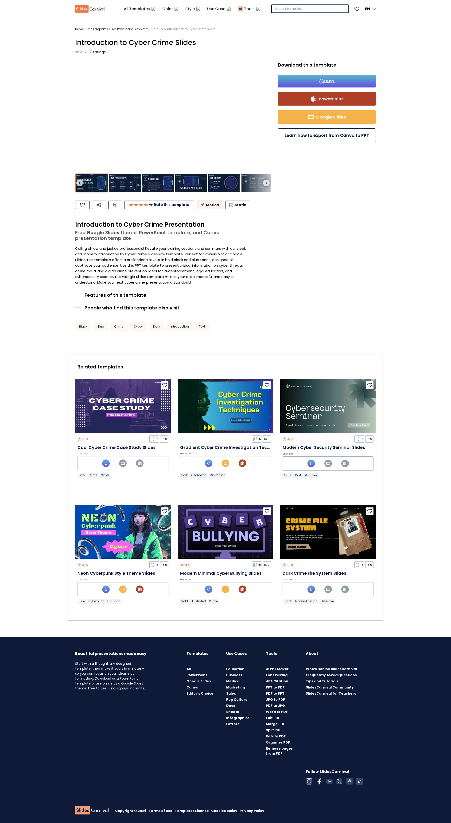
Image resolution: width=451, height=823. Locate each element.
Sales (231, 693)
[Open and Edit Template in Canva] (327, 81)
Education (235, 669)
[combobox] (310, 8)
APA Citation (277, 681)
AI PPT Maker (277, 669)
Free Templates (97, 29)
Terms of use (161, 810)
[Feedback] (115, 205)
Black (83, 326)
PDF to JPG (275, 705)
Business (234, 675)
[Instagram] (309, 781)
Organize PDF (278, 742)
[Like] (82, 205)
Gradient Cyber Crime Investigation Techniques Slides (239, 447)
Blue (100, 326)
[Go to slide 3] (158, 183)
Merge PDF (275, 724)
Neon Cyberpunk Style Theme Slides (116, 573)
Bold (184, 601)
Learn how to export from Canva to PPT (327, 135)
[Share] (99, 205)
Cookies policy (224, 810)
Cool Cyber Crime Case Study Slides (117, 447)
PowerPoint (197, 675)
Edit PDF (273, 718)
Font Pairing (277, 675)
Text (202, 326)
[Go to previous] (79, 183)
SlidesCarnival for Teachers (331, 693)
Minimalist (217, 475)
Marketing (235, 687)
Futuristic (113, 601)
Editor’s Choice (200, 693)
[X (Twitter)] (339, 781)
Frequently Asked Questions (331, 675)
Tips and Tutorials (322, 681)
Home (79, 29)
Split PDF (273, 730)
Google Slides (199, 681)
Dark (156, 326)
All (189, 669)
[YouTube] (329, 781)
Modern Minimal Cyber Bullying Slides (220, 573)
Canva (192, 687)
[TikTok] (359, 781)
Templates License (192, 810)
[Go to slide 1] (91, 183)
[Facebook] (319, 781)
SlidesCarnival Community (330, 687)
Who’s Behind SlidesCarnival (331, 669)
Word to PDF (277, 711)
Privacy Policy (252, 810)
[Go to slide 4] (191, 183)
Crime (119, 326)
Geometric (198, 475)
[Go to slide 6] (257, 183)
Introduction (180, 326)
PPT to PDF (275, 687)
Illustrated (198, 601)
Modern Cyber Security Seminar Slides (324, 447)
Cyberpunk (96, 601)
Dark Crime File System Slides (314, 573)
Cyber (138, 326)
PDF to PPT (275, 693)
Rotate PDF (276, 736)
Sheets (232, 711)
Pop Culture (237, 699)
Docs (230, 705)
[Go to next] (266, 183)
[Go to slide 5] (224, 183)
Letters (232, 724)
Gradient (311, 475)
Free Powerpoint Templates (130, 29)
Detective (327, 601)
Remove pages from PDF (279, 751)
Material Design (306, 601)
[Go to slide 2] (124, 183)
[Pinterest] (349, 781)
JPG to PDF (275, 699)
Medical (233, 681)
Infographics (237, 718)
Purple (213, 601)
